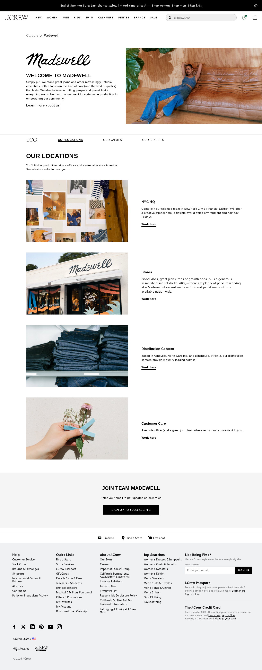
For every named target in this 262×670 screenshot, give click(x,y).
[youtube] (50, 626)
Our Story (106, 559)
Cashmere (106, 17)
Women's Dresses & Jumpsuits (163, 559)
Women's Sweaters (156, 569)
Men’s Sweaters (154, 578)
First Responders (66, 588)
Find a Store (134, 538)
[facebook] (14, 626)
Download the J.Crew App (72, 611)
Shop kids (195, 5)
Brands (139, 17)
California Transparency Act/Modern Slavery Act (115, 575)
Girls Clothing (152, 597)
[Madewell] (21, 648)
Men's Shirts (151, 592)
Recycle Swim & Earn (69, 578)
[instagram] (59, 626)
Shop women (161, 5)
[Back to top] (254, 662)
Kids (77, 17)
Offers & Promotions (69, 597)
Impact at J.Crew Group (115, 569)
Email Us (109, 538)
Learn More (238, 590)
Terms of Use (108, 586)
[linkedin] (32, 626)
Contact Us (19, 591)
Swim (89, 17)
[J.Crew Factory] (43, 648)
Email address (192, 565)
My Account (63, 606)
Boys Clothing (152, 602)
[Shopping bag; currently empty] (255, 17)
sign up (244, 570)
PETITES (123, 17)
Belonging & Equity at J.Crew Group (118, 610)
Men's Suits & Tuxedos (158, 583)
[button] (245, 17)
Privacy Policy (108, 591)
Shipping (18, 573)
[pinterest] (41, 626)
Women (52, 17)
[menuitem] (38, 17)
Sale (153, 17)
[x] (23, 626)
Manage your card (225, 618)
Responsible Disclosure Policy (118, 595)
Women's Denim (154, 573)
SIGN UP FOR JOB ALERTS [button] (131, 510)
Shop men (179, 5)
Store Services (65, 564)
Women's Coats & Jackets (160, 564)
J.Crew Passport (66, 569)
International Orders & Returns (26, 579)
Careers (105, 564)
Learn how (214, 615)
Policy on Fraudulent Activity (30, 595)
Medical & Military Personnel (74, 592)
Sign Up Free (192, 594)
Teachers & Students (69, 583)
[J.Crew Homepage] (16, 17)
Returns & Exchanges (25, 569)
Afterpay (17, 586)
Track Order (19, 564)
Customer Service (23, 559)
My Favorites (64, 602)
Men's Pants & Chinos (157, 588)
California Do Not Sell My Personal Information (116, 602)
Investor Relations (111, 581)
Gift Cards (62, 573)
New (39, 17)
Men (66, 17)
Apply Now (228, 615)
